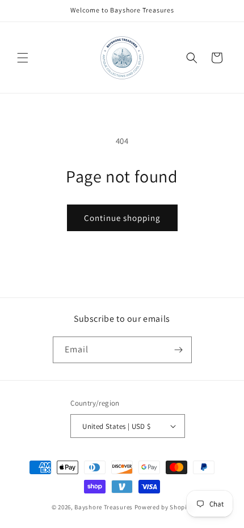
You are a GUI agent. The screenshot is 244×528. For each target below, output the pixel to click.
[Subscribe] (178, 350)
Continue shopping (122, 217)
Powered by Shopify (163, 507)
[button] (22, 57)
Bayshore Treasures (103, 507)
